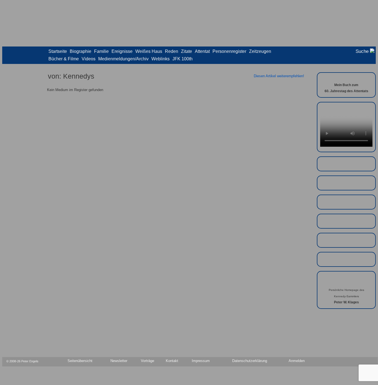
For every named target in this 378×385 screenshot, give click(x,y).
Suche (363, 51)
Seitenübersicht (80, 361)
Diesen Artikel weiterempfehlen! (279, 76)
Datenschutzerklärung (249, 361)
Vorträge (147, 361)
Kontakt (172, 361)
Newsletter (118, 361)
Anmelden (297, 361)
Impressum (201, 361)
